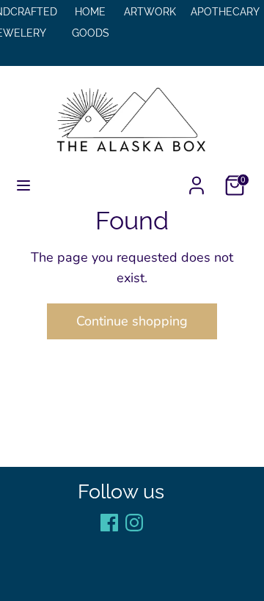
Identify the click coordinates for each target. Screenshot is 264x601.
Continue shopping (132, 321)
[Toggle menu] (23, 186)
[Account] (196, 181)
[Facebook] (109, 522)
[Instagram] (134, 522)
